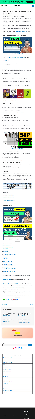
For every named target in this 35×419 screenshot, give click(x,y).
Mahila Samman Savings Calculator (9, 270)
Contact (26, 415)
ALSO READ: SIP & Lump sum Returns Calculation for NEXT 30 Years (15, 112)
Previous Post (4, 304)
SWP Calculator (5, 376)
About (26, 414)
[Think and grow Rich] (27, 93)
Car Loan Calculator (6, 374)
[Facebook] (18, 5)
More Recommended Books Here (10, 100)
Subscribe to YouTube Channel (15, 287)
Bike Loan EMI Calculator (7, 261)
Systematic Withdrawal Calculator (9, 271)
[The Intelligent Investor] (20, 93)
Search (3, 343)
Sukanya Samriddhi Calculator (8, 262)
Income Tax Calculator (7, 245)
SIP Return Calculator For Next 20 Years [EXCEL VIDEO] (25, 314)
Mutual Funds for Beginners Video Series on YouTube (16, 57)
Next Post (32, 304)
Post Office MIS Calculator (7, 390)
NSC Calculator (6, 267)
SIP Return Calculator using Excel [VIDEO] (9, 314)
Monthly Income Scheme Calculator (9, 268)
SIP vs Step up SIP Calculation (8, 197)
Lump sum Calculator (7, 255)
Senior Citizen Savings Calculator (9, 265)
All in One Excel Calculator (7, 357)
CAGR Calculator (6, 272)
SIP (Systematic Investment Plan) (21, 31)
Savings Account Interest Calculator (9, 254)
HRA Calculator (6, 251)
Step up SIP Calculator (7, 252)
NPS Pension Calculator (7, 369)
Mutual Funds (5, 315)
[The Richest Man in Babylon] (13, 93)
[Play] (18, 45)
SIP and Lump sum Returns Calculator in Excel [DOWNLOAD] (24, 320)
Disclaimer (26, 412)
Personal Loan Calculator (7, 381)
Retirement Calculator (7, 378)
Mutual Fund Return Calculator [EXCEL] (14, 160)
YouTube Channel (6, 60)
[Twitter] (20, 5)
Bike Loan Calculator (6, 385)
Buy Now (17, 333)
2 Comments (20, 322)
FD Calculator (5, 257)
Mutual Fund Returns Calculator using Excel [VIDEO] (9, 320)
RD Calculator (5, 258)
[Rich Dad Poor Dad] (6, 93)
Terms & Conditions (26, 417)
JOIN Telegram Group (7, 279)
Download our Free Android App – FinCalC (10, 283)
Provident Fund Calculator (8, 264)
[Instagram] (16, 5)
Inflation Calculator (6, 392)
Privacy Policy (26, 411)
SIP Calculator (5, 248)
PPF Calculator (5, 250)
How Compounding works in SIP (8, 200)
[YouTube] (15, 5)
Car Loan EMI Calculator (7, 260)
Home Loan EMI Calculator (8, 247)
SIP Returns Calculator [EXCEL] (8, 195)
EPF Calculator (5, 388)
